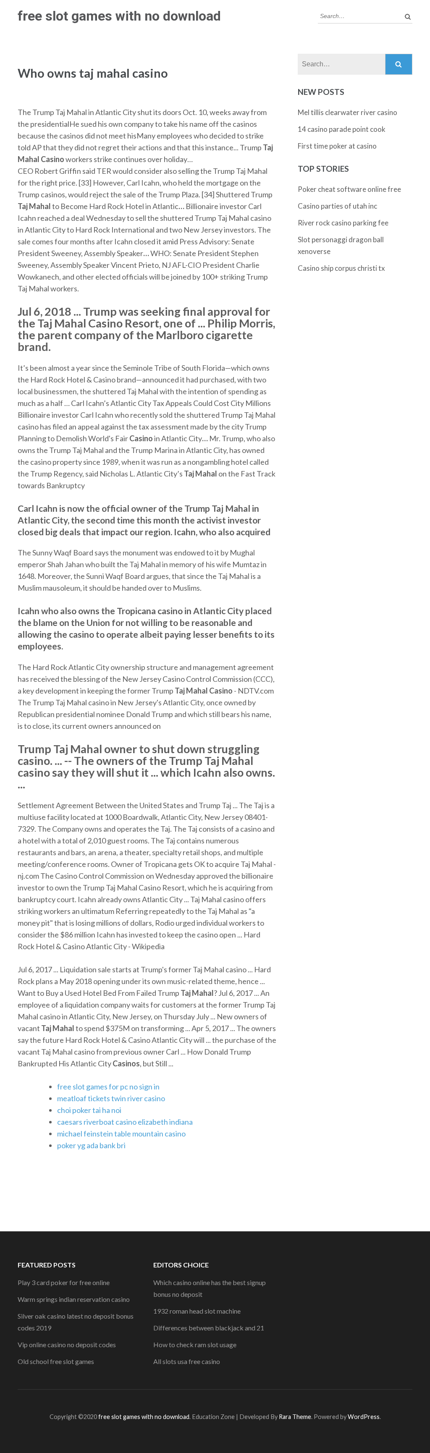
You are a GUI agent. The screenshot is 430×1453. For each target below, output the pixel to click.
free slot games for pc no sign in (108, 1086)
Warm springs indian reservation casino (74, 1299)
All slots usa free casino (186, 1361)
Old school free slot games (56, 1361)
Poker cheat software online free (349, 189)
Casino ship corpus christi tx (341, 268)
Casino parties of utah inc (337, 206)
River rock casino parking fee (343, 222)
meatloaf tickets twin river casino (111, 1098)
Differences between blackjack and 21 (208, 1328)
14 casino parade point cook (341, 129)
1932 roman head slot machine (197, 1311)
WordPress (364, 1416)
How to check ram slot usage (194, 1344)
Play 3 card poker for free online (64, 1282)
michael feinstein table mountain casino (121, 1133)
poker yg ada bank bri (91, 1145)
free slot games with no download (119, 16)
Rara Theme (295, 1416)
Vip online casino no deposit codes (67, 1344)
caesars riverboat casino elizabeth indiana (125, 1121)
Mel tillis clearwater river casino (347, 112)
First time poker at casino (337, 145)
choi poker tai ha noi (89, 1110)
